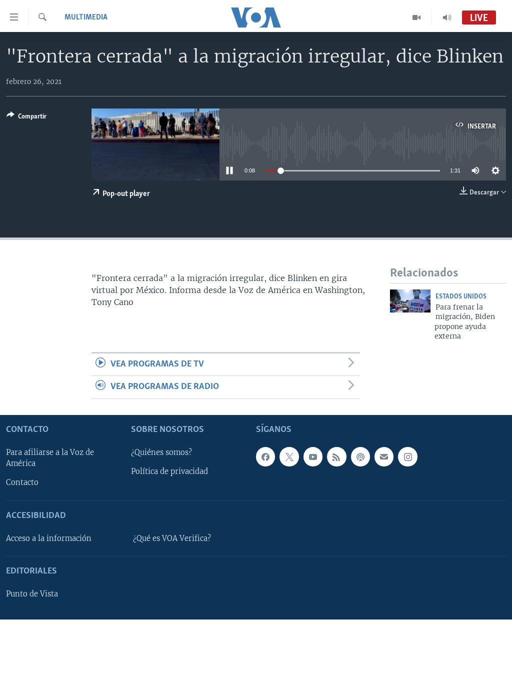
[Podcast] (360, 456)
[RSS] (336, 456)
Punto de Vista (32, 594)
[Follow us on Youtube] (313, 456)
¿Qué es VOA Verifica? (172, 538)
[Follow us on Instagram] (407, 456)
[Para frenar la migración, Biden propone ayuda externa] (410, 301)
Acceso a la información (49, 538)
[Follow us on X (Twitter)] (289, 456)
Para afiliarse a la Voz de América (50, 458)
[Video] (417, 17)
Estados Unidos (461, 297)
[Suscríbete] (384, 456)
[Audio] (447, 17)
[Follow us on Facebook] (265, 456)
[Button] (26, 118)
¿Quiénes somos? (161, 452)
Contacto (22, 482)
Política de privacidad (169, 471)
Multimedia (86, 18)
